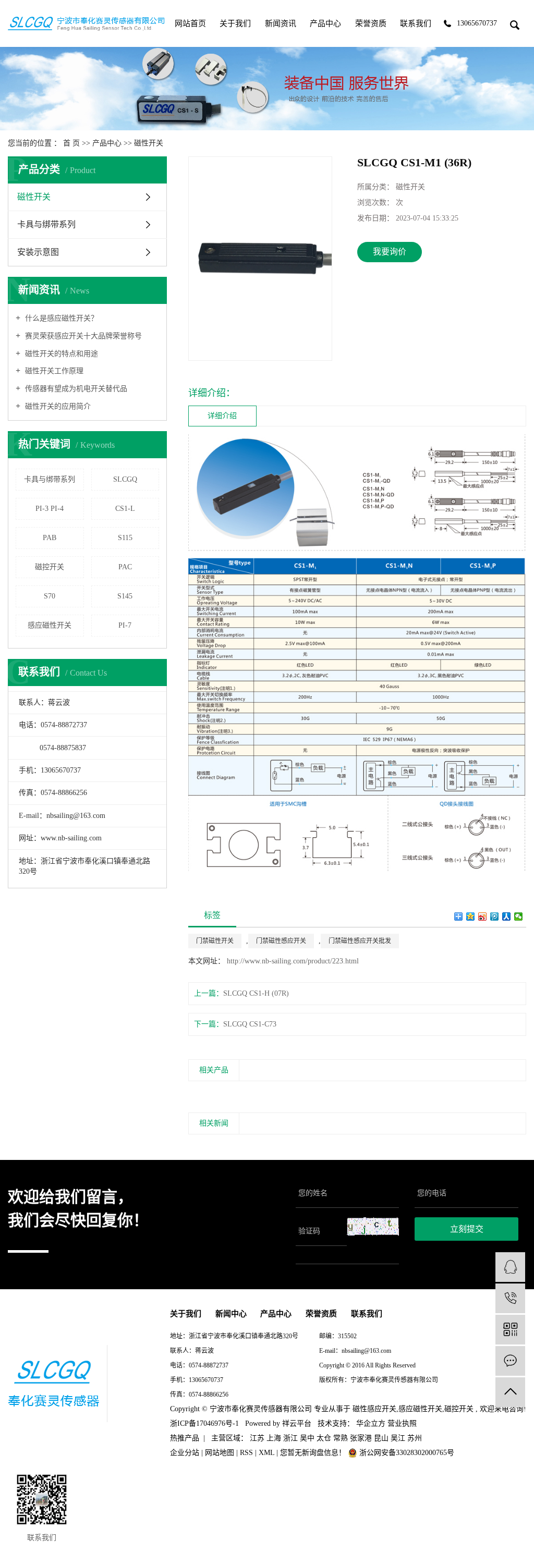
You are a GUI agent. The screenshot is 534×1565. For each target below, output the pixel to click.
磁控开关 (49, 567)
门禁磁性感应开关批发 (360, 941)
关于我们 (235, 23)
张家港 (361, 1438)
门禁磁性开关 (215, 941)
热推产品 (184, 1438)
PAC (125, 567)
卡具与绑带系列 (46, 224)
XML (266, 1453)
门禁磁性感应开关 (281, 941)
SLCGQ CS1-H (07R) (256, 993)
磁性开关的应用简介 (57, 406)
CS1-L (125, 508)
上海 (273, 1438)
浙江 (290, 1438)
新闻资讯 (280, 23)
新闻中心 (231, 1314)
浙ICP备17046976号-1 (348, 1394)
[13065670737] (510, 1298)
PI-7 (124, 625)
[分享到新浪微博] (482, 916)
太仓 (324, 1438)
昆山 (381, 1438)
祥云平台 (296, 1423)
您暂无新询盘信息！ (314, 1453)
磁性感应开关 (374, 1409)
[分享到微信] (518, 916)
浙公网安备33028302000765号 (405, 1453)
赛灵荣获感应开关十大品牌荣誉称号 (82, 336)
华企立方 (369, 1423)
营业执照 (402, 1423)
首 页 (71, 143)
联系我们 (415, 23)
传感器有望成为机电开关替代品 (75, 389)
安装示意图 (38, 252)
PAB (49, 538)
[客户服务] (510, 1267)
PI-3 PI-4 (49, 508)
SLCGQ (125, 479)
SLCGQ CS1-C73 (249, 1024)
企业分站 (184, 1453)
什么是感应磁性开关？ (60, 318)
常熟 (340, 1438)
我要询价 (389, 251)
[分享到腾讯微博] (494, 916)
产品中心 (325, 23)
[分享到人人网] (506, 916)
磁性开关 (148, 143)
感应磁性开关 (49, 625)
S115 (125, 538)
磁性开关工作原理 (53, 371)
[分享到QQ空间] (470, 916)
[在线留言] (510, 1361)
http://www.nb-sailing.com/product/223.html (293, 961)
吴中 (307, 1438)
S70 (49, 596)
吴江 (398, 1438)
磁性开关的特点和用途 (60, 354)
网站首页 (190, 23)
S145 (124, 596)
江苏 (257, 1438)
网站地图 (219, 1453)
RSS (246, 1453)
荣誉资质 (370, 23)
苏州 (414, 1438)
